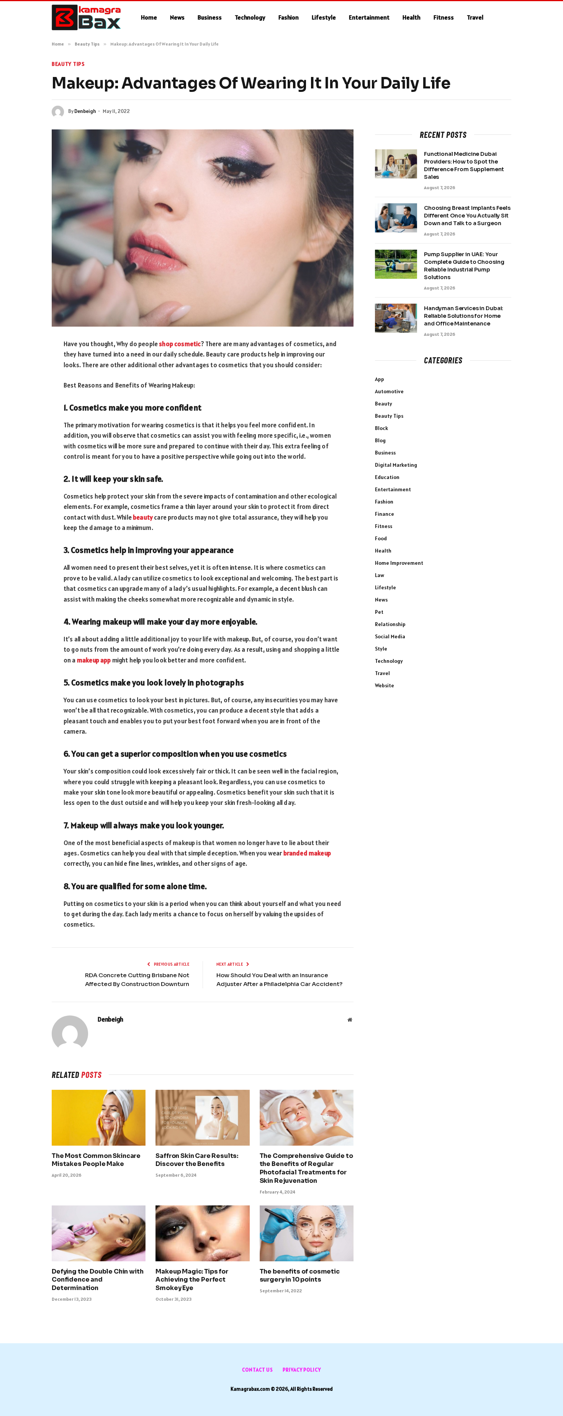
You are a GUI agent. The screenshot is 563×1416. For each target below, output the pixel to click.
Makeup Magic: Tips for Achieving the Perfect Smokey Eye (191, 1279)
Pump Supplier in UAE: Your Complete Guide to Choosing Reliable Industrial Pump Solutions (464, 266)
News (177, 17)
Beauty (383, 403)
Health (412, 17)
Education (387, 477)
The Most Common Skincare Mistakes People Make (96, 1160)
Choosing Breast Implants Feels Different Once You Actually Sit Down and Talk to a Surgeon (467, 215)
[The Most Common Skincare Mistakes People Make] (99, 1118)
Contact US (257, 1370)
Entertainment (369, 17)
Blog (380, 440)
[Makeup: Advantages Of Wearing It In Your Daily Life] (203, 228)
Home (149, 17)
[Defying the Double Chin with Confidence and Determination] (99, 1233)
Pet (379, 611)
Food (381, 538)
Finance (384, 513)
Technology (250, 17)
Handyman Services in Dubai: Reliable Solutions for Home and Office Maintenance (463, 316)
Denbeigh (85, 111)
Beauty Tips (68, 63)
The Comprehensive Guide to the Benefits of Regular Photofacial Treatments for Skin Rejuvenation (306, 1168)
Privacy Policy (302, 1370)
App (379, 379)
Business (210, 17)
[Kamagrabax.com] (86, 17)
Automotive (389, 391)
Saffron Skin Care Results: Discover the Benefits (196, 1160)
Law (379, 575)
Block (381, 428)
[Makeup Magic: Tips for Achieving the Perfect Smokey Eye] (202, 1233)
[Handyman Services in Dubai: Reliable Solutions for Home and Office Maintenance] (396, 318)
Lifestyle (324, 17)
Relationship (390, 624)
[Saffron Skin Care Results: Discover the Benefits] (202, 1118)
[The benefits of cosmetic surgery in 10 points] (307, 1233)
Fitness (444, 17)
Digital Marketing (396, 464)
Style (381, 648)
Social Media (390, 636)
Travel (475, 17)
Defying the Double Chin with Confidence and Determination (98, 1279)
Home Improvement (399, 562)
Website (384, 685)
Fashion (288, 17)
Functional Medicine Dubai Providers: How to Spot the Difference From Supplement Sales (464, 165)
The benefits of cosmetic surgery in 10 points (300, 1275)
